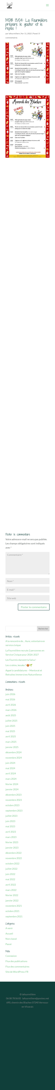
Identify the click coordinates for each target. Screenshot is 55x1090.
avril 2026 (10, 704)
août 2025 (10, 715)
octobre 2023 (12, 805)
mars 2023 (10, 837)
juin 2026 (10, 694)
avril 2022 (10, 884)
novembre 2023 (13, 799)
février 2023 (11, 842)
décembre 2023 (13, 794)
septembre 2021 (13, 916)
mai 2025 (10, 731)
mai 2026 (10, 699)
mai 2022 (10, 879)
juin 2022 (10, 874)
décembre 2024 (13, 752)
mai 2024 (10, 768)
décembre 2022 (13, 852)
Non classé (11, 938)
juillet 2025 (11, 720)
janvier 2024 (11, 789)
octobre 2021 (12, 911)
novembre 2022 (13, 858)
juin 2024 (10, 762)
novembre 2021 (13, 905)
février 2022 (11, 895)
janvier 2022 (11, 900)
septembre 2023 (13, 810)
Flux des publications (16, 961)
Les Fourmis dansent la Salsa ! (20, 659)
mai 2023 (10, 826)
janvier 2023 (11, 847)
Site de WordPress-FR (16, 971)
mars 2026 (10, 709)
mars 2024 (10, 778)
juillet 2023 (11, 815)
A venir (9, 928)
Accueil (9, 933)
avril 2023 (10, 831)
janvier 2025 (11, 747)
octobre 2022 (12, 863)
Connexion (11, 955)
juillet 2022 (11, 868)
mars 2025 (10, 741)
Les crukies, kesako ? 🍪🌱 (18, 665)
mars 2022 (10, 889)
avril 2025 (10, 736)
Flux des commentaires (17, 966)
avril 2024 (10, 773)
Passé (35, 33)
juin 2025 (10, 725)
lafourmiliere (14, 33)
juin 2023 (10, 821)
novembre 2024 (13, 757)
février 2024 (11, 784)
